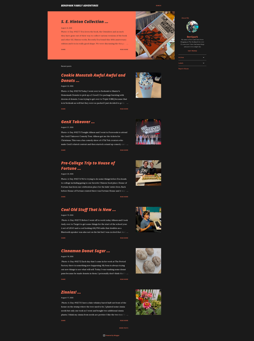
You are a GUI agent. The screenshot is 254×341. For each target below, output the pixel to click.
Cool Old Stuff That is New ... (88, 209)
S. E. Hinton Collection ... (84, 21)
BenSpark (192, 36)
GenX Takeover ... (78, 121)
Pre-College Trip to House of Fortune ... (88, 165)
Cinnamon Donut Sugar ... (85, 250)
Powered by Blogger (112, 335)
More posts (123, 328)
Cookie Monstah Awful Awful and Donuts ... (93, 77)
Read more (124, 49)
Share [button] (63, 49)
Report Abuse (183, 69)
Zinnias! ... (71, 292)
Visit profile (192, 51)
